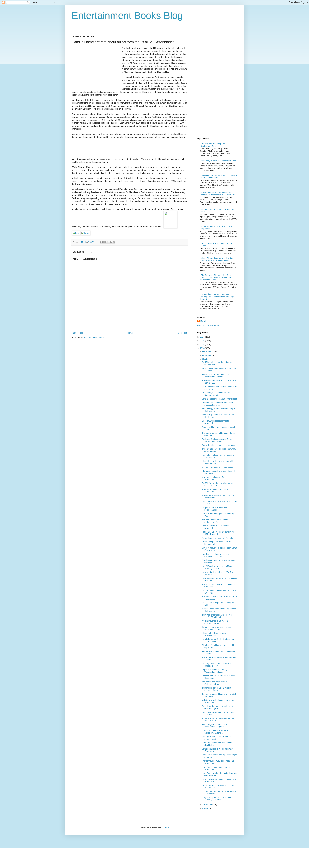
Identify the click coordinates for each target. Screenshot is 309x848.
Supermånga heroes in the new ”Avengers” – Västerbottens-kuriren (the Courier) (218, 296)
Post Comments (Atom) (94, 337)
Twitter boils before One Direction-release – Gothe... (217, 689)
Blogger (166, 827)
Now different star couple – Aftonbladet (219, 538)
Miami (203, 321)
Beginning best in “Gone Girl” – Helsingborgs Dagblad (215, 725)
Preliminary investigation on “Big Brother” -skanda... (216, 394)
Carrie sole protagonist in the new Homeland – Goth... (216, 628)
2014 (202, 348)
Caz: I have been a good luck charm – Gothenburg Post (218, 707)
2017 (202, 337)
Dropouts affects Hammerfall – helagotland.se (215, 509)
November (207, 355)
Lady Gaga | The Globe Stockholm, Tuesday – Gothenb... (217, 798)
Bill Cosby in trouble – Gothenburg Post (218, 161)
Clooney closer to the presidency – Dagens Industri (217, 665)
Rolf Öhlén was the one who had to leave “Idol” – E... (217, 484)
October (206, 359)
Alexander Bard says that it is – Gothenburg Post (215, 683)
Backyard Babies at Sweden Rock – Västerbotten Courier (217, 440)
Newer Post (77, 333)
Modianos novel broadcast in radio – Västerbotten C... (218, 496)
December (207, 351)
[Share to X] (107, 242)
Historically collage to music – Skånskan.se (215, 634)
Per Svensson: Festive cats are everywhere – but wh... (215, 555)
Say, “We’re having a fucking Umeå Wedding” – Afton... (217, 567)
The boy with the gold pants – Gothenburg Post (214, 145)
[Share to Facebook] (110, 242)
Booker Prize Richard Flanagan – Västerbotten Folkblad (216, 375)
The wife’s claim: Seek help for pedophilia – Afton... (215, 521)
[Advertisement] (96, 67)
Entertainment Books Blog (127, 15)
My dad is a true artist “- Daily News (217, 467)
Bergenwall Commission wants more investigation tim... (218, 404)
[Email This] (101, 242)
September (207, 805)
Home (130, 333)
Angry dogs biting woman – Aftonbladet (219, 445)
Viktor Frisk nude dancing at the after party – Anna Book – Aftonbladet (217, 259)
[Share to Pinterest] (113, 242)
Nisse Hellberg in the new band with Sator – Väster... (218, 462)
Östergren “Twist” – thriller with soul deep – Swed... (217, 738)
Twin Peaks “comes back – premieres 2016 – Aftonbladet (218, 616)
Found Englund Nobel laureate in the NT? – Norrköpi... (218, 533)
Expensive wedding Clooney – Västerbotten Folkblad (215, 671)
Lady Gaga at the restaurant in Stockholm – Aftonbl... (215, 731)
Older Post (182, 333)
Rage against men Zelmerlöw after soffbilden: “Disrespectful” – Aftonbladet (218, 193)
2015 (202, 344)
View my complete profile (208, 325)
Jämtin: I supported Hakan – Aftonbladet (219, 399)
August (205, 808)
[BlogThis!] (104, 242)
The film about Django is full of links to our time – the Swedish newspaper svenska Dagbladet (217, 277)
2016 (202, 341)
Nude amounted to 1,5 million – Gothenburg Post (215, 622)
